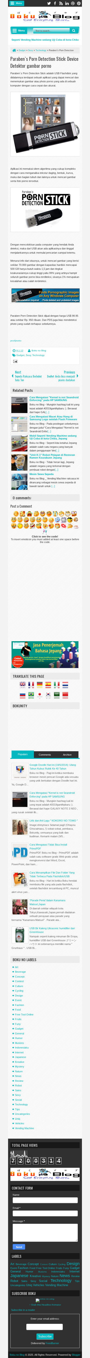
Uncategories (22, 1114)
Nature (19, 1071)
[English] (24, 686)
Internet (19, 1052)
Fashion (19, 1005)
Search (74, 31)
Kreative (19, 1062)
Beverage (20, 971)
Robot (18, 1085)
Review (19, 1080)
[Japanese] (41, 696)
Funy (18, 1024)
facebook (55, 3)
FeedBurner (52, 1343)
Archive (67, 754)
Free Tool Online (24, 1014)
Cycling (19, 990)
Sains (18, 1090)
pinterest (79, 3)
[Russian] (24, 696)
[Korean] (49, 696)
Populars (23, 754)
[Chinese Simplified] (66, 696)
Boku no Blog (39, 350)
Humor (19, 1038)
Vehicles (19, 1123)
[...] (47, 412)
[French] (32, 686)
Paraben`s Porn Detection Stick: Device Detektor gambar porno (44, 62)
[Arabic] (58, 696)
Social (18, 1099)
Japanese (20, 1057)
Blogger (76, 1354)
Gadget (20, 355)
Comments (45, 754)
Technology (38, 355)
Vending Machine (24, 1128)
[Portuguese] (32, 696)
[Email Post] (14, 362)
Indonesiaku (22, 1047)
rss (61, 3)
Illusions (19, 1043)
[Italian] (58, 686)
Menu (19, 3)
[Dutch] (66, 686)
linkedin (67, 3)
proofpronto (15, 341)
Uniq (17, 1118)
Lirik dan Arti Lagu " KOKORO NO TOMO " (54, 820)
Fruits (18, 1019)
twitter (49, 3)
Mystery (19, 1066)
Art (16, 967)
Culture (19, 986)
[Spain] (49, 686)
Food (18, 1009)
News (18, 1076)
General (19, 1033)
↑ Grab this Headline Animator (45, 1304)
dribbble (73, 3)
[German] (41, 686)
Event (18, 1000)
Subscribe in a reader (23, 1310)
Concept (19, 976)
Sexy (28, 355)
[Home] (14, 50)
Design (19, 995)
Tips (17, 1109)
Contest (19, 981)
